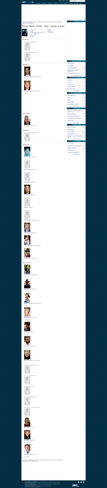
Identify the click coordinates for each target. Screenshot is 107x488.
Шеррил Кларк (27, 232)
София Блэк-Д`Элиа (28, 303)
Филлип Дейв (27, 182)
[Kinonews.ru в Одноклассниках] (84, 482)
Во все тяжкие (70, 143)
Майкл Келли (27, 289)
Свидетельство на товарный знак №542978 (32, 486)
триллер (38, 32)
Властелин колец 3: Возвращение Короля (74, 111)
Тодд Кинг (26, 207)
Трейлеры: (49, 30)
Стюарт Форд (27, 194)
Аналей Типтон (27, 274)
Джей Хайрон (27, 440)
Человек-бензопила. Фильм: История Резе (73, 71)
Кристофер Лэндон (28, 76)
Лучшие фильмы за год (76, 61)
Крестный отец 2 (71, 133)
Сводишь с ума (71, 84)
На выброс (70, 79)
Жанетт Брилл (27, 169)
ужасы (42, 32)
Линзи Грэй (26, 427)
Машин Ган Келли (28, 360)
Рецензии (56, 3)
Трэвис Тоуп (26, 331)
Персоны (76, 3)
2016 (35, 29)
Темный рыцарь (71, 131)
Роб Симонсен (27, 125)
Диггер (69, 97)
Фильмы (65, 3)
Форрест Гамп (71, 120)
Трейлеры (50, 3)
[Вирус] (24, 33)
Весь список (76, 75)
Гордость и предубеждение (73, 152)
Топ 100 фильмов (76, 108)
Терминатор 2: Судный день (73, 116)
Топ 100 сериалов (76, 141)
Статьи (60, 3)
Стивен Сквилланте (28, 245)
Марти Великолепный (72, 67)
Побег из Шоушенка (72, 113)
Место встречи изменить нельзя (74, 145)
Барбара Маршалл (28, 90)
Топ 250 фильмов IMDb (76, 124)
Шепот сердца (71, 63)
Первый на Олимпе (72, 86)
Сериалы (71, 3)
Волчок (69, 82)
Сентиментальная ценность (73, 73)
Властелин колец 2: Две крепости (74, 118)
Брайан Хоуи (27, 317)
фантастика (36, 33)
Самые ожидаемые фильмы (76, 92)
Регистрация (61, 0)
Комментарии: (50, 32)
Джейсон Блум (27, 156)
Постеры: (49, 29)
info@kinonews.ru (35, 461)
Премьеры (44, 3)
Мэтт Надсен (27, 454)
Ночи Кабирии (71, 65)
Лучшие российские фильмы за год (76, 77)
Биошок (69, 99)
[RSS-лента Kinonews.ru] (78, 482)
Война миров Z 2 (71, 101)
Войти (67, 0)
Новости (39, 3)
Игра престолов (71, 150)
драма (35, 32)
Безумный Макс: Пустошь (73, 104)
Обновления (34, 481)
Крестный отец (71, 129)
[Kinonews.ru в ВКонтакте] (81, 482)
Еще (80, 3)
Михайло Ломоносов (72, 147)
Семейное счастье (71, 88)
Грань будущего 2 (71, 95)
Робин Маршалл (27, 220)
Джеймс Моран (27, 258)
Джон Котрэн (27, 346)
